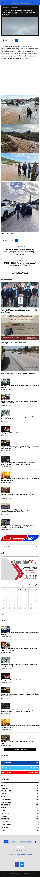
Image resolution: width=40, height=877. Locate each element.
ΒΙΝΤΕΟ (3, 794)
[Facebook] (17, 864)
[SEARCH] (37, 546)
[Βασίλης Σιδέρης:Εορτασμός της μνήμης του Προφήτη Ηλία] (5, 490)
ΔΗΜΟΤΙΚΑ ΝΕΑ (6, 799)
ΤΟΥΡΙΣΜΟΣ (4, 827)
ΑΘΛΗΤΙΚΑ (4, 788)
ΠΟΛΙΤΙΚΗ (4, 816)
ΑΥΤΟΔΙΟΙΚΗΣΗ (5, 7)
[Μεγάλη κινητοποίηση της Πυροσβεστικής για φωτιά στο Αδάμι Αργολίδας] (5, 443)
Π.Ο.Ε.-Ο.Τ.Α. (5, 813)
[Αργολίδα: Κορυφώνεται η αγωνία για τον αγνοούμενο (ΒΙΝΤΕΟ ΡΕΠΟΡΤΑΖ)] (5, 397)
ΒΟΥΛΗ (3, 796)
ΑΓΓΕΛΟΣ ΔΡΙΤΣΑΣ (20, 273)
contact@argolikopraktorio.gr (24, 854)
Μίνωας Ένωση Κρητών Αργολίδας (14, 343)
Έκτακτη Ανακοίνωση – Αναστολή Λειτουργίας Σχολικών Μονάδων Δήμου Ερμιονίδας (20, 252)
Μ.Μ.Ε (3, 810)
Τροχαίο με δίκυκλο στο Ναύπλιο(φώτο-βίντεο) (19, 373)
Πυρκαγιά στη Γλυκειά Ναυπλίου (11, 433)
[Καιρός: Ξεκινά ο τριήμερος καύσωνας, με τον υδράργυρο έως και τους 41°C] (5, 475)
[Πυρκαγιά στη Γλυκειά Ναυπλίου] (5, 429)
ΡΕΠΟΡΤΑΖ (4, 822)
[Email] (22, 864)
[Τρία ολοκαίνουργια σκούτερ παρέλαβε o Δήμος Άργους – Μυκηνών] (5, 382)
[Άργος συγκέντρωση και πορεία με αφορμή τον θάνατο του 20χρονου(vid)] (5, 413)
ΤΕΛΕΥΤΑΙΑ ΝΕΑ (6, 824)
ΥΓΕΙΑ (3, 830)
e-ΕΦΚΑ (3, 785)
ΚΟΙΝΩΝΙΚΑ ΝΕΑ (6, 808)
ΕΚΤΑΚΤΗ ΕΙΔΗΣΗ (6, 802)
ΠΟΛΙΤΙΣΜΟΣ (5, 819)
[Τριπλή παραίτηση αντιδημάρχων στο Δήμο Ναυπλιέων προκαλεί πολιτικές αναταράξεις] (5, 522)
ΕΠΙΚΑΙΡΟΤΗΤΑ (14, 7)
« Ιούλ (3, 614)
